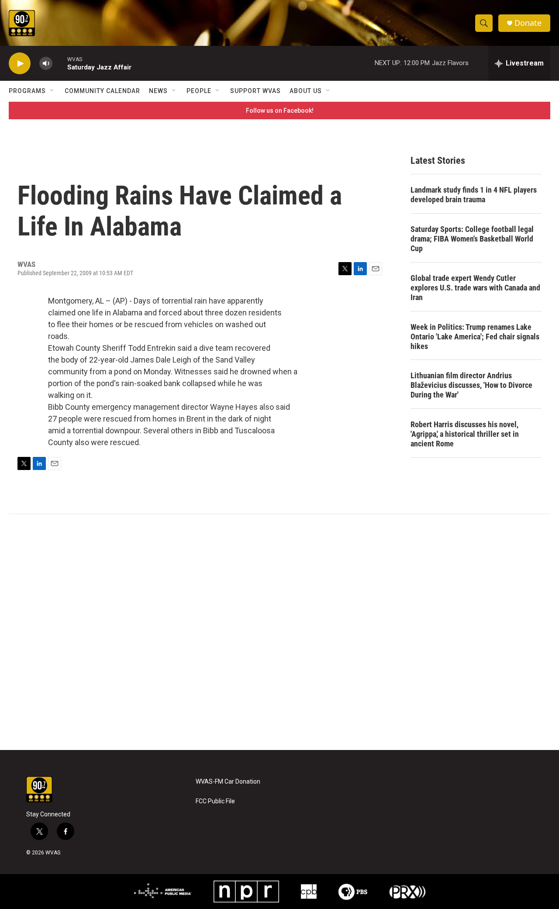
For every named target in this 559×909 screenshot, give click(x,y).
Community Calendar (102, 90)
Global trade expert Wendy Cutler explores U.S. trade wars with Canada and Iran (475, 287)
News (158, 90)
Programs (27, 90)
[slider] (60, 63)
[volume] (45, 63)
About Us (306, 90)
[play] (20, 64)
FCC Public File (215, 801)
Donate (528, 23)
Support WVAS (255, 90)
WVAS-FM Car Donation (228, 781)
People (198, 90)
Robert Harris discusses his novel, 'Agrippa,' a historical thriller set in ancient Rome (465, 434)
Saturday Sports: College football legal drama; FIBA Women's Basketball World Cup (472, 239)
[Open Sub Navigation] (52, 90)
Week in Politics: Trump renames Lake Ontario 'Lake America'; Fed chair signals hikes (475, 336)
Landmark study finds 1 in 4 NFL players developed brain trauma (474, 194)
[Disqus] (279, 632)
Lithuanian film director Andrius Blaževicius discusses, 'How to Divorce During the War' (471, 385)
